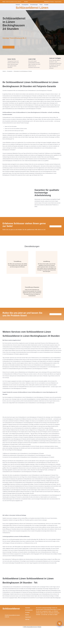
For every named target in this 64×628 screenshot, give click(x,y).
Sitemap (27, 619)
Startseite (18, 4)
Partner (27, 614)
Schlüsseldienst (11, 608)
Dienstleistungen (34, 4)
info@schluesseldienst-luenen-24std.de (13, 1)
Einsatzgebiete (25, 4)
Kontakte (46, 4)
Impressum (28, 617)
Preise (41, 4)
